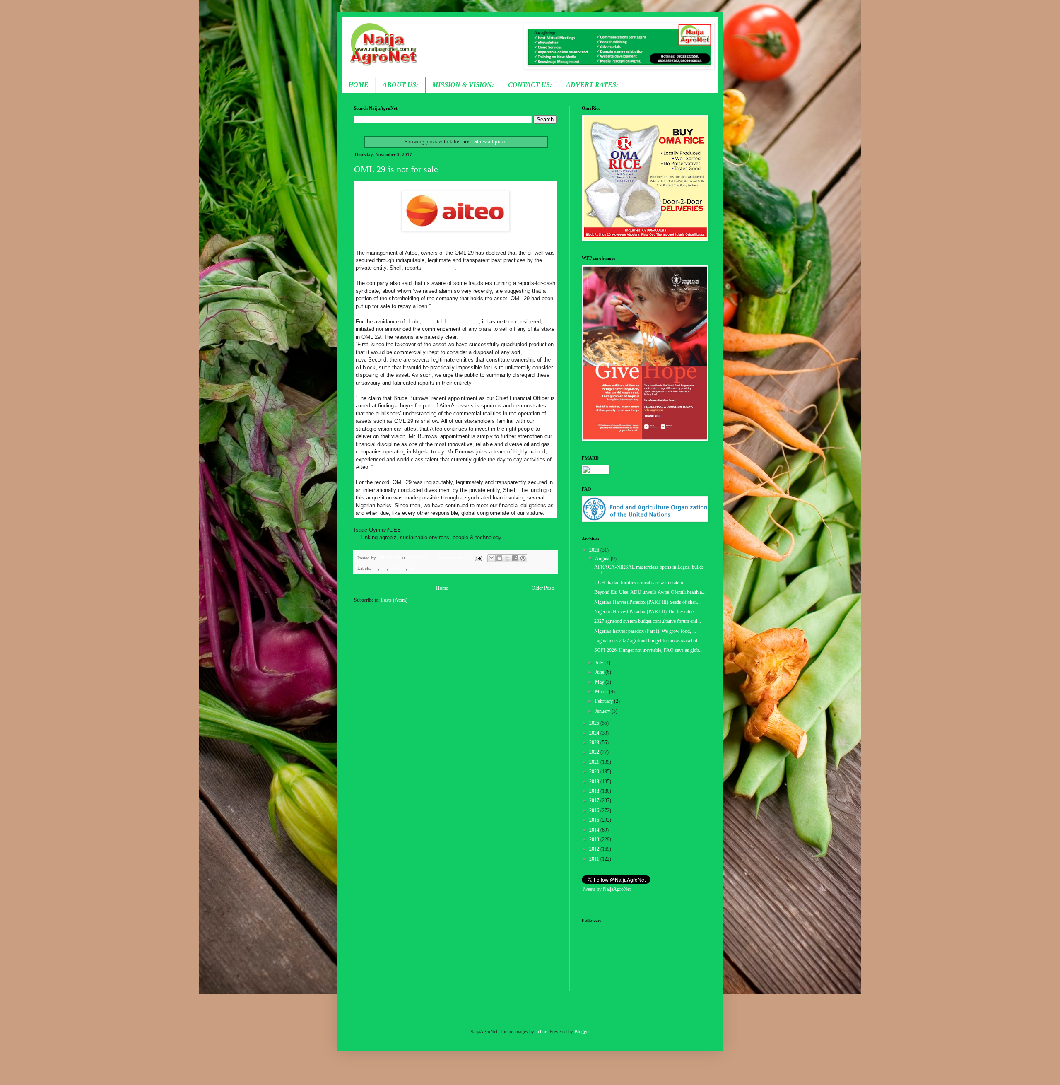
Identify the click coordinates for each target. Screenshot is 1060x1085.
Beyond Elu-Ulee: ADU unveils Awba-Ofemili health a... (650, 592)
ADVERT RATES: (592, 84)
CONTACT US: (530, 84)
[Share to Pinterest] (523, 558)
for (375, 568)
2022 (594, 752)
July (600, 662)
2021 (594, 762)
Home (442, 588)
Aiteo (429, 321)
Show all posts (490, 141)
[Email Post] (477, 557)
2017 (594, 800)
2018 (594, 791)
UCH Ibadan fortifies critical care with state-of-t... (642, 583)
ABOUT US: (400, 84)
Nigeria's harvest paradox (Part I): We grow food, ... (645, 631)
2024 (594, 733)
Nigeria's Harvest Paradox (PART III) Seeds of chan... (647, 602)
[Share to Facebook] (515, 558)
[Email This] (491, 558)
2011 (594, 859)
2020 (594, 771)
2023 (594, 742)
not (384, 568)
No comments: (453, 557)
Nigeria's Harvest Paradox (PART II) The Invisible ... (646, 612)
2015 (594, 820)
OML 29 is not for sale (396, 169)
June (600, 672)
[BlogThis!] (499, 558)
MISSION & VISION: (463, 84)
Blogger (582, 1031)
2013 (594, 839)
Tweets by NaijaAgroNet (606, 889)
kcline (541, 1031)
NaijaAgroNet (371, 186)
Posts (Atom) (394, 600)
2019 (594, 781)
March (602, 691)
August (603, 559)
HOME (358, 84)
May (600, 682)
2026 (594, 550)
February (604, 701)
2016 (594, 810)
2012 (594, 849)
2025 (594, 723)
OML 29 (397, 568)
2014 (594, 830)
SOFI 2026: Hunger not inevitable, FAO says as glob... (648, 650)
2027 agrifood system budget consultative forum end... (647, 621)
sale (411, 568)
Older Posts (543, 588)
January (603, 711)
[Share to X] (507, 558)
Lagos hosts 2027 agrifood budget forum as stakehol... (647, 641)
